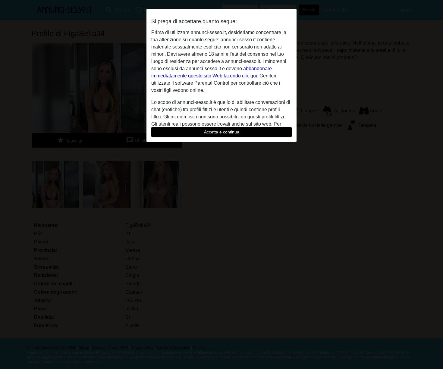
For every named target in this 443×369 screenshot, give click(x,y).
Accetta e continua (221, 132)
